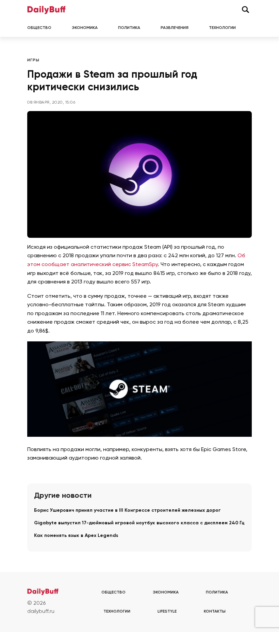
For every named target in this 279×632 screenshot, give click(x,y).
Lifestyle (167, 612)
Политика (129, 28)
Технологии (222, 28)
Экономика (85, 28)
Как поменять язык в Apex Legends (76, 535)
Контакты (215, 612)
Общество (39, 28)
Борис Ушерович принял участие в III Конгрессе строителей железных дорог (127, 510)
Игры (33, 60)
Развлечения (174, 28)
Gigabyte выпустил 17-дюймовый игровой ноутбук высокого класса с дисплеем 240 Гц (139, 523)
